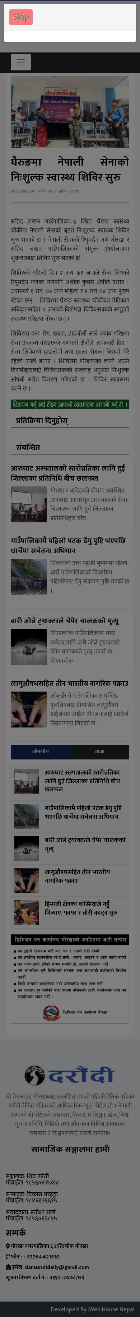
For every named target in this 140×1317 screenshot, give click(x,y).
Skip (21, 17)
